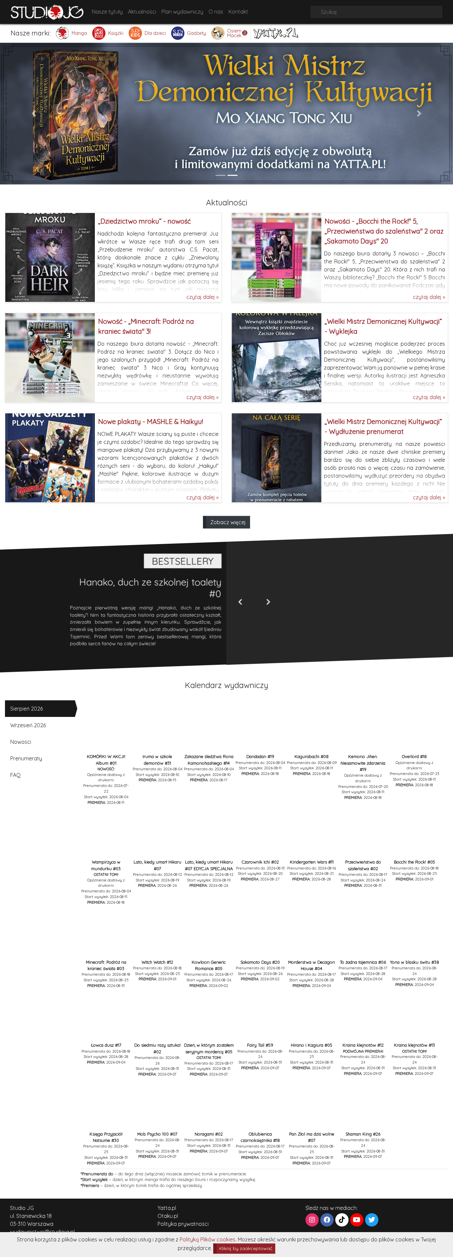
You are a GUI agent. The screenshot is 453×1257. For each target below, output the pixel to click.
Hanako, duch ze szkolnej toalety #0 (150, 587)
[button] (34, 113)
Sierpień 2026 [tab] (26, 708)
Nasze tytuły (107, 11)
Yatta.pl (167, 1208)
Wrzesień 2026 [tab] (28, 725)
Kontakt (238, 11)
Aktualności (142, 11)
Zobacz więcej (228, 522)
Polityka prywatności (183, 1224)
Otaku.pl (168, 1216)
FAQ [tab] (15, 775)
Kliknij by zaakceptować (245, 1248)
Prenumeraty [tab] (26, 758)
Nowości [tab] (20, 741)
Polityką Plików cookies (207, 1239)
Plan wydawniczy (182, 11)
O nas (216, 11)
